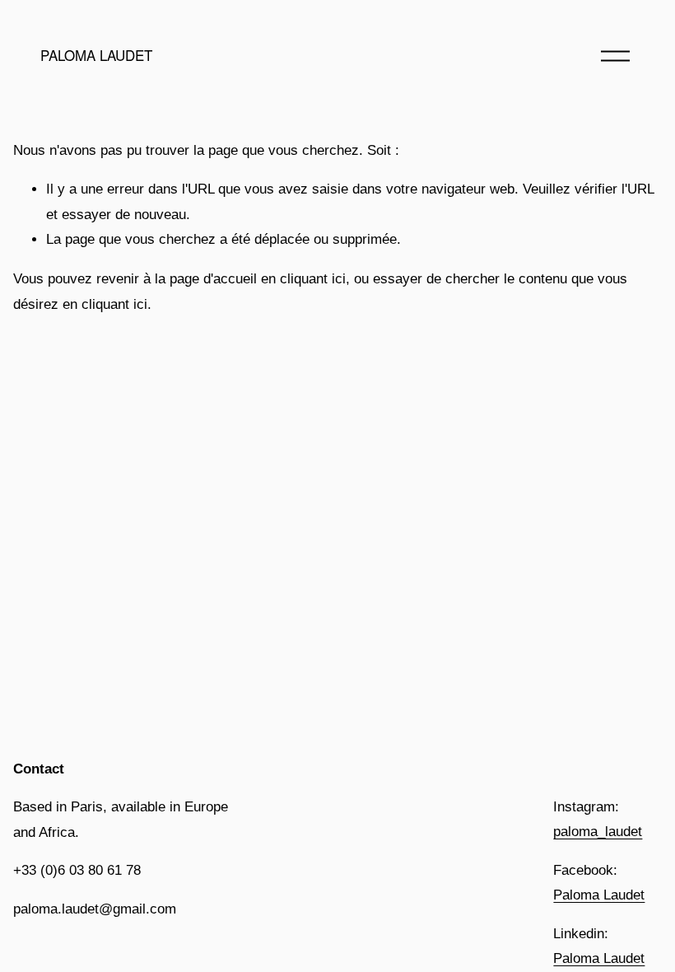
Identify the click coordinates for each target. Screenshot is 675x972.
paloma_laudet (597, 831)
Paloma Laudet (599, 895)
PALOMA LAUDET (96, 55)
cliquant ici (313, 279)
